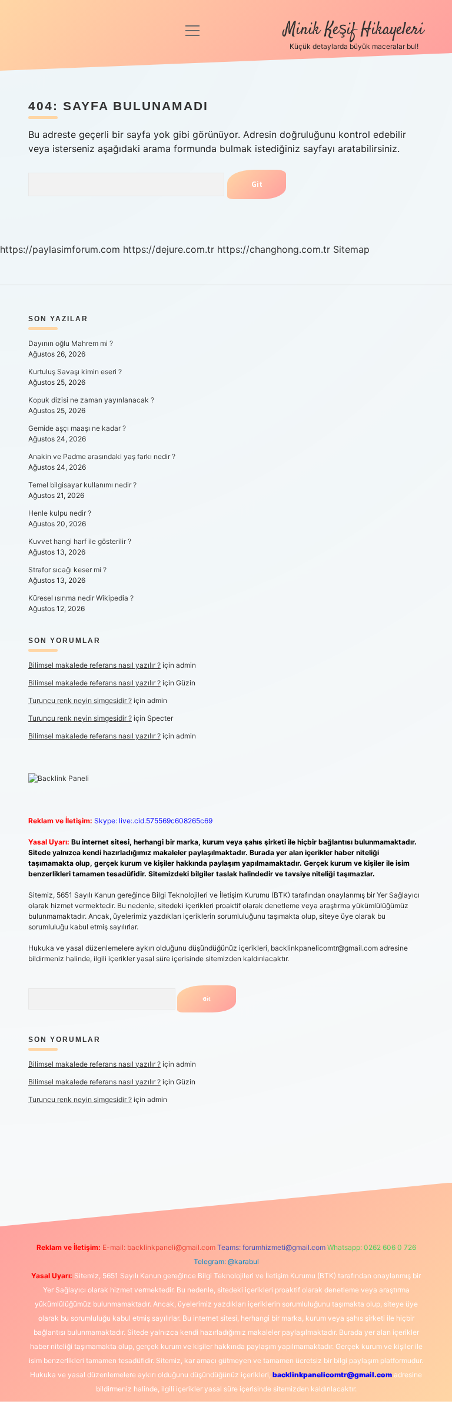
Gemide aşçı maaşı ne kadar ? (77, 428)
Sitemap (351, 249)
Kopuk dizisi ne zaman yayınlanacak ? (91, 399)
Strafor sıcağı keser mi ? (67, 569)
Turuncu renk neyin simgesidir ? (80, 700)
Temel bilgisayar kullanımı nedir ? (82, 484)
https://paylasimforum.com (60, 249)
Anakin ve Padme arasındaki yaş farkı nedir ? (101, 456)
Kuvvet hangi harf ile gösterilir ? (79, 541)
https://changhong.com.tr (273, 249)
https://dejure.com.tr (168, 249)
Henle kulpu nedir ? (59, 513)
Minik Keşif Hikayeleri (354, 30)
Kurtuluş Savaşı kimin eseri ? (75, 371)
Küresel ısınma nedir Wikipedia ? (81, 597)
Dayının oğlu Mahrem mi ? (70, 343)
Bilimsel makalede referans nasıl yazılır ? (94, 665)
